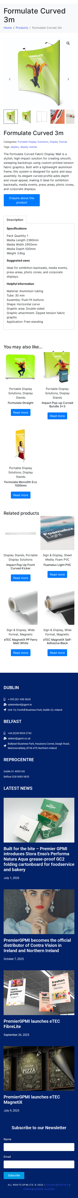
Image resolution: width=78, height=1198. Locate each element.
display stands (28, 146)
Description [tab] (15, 220)
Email (7, 1157)
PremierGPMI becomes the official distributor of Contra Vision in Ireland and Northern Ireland (37, 945)
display (15, 146)
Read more (20, 412)
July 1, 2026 (11, 878)
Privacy (63, 1185)
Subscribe (14, 1175)
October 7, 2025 (14, 959)
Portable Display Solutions (33, 141)
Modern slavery (44, 1189)
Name (7, 1139)
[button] (68, 43)
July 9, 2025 (11, 1110)
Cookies (51, 1185)
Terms (27, 1189)
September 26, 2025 (16, 1035)
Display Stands (58, 141)
